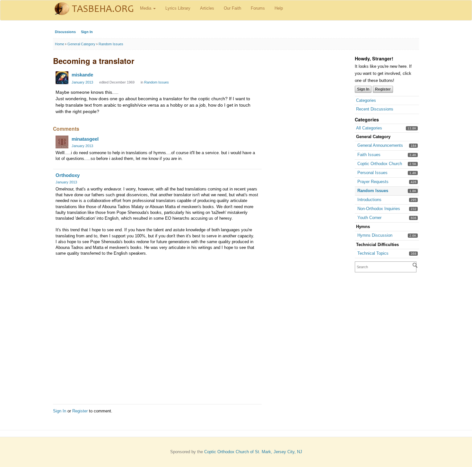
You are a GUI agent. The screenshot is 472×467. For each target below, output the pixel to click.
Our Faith (232, 8)
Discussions (65, 32)
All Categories (369, 128)
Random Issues (372, 190)
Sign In (87, 32)
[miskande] (62, 77)
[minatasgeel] (62, 142)
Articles (207, 8)
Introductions (369, 199)
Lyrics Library (177, 8)
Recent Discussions (374, 109)
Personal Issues (372, 172)
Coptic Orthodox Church (379, 163)
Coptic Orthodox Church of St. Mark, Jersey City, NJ (253, 451)
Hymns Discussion (374, 235)
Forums (258, 8)
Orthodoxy (68, 175)
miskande (82, 74)
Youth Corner (369, 217)
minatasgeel (85, 139)
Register (383, 89)
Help (279, 8)
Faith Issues (368, 154)
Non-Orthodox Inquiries (378, 208)
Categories (366, 100)
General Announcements (380, 145)
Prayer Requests (373, 181)
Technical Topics (373, 253)
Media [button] (146, 8)
